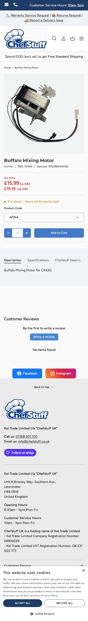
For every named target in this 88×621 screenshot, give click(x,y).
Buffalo (8, 166)
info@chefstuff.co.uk (34, 441)
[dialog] (44, 593)
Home (7, 67)
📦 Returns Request (66, 15)
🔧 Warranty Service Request (27, 15)
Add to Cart (59, 233)
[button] (72, 38)
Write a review (44, 337)
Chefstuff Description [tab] (71, 260)
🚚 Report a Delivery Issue (44, 20)
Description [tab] (12, 260)
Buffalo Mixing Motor (26, 67)
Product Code (13, 208)
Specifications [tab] (38, 260)
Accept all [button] (22, 603)
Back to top (42, 387)
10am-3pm (76, 5)
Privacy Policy (49, 595)
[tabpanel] (44, 270)
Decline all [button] (64, 603)
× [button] (83, 570)
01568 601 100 (26, 436)
